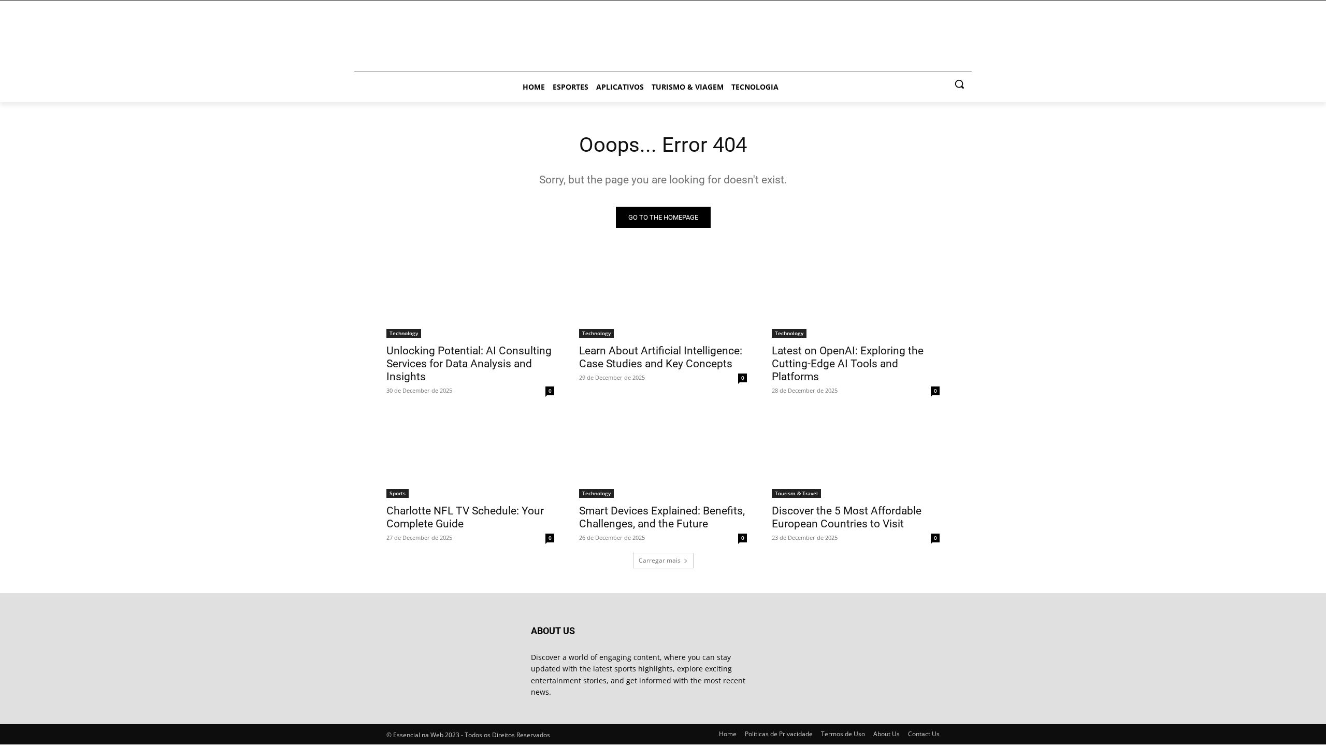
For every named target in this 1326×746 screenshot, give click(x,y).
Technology (404, 333)
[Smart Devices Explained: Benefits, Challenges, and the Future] (663, 456)
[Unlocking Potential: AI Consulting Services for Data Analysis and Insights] (470, 296)
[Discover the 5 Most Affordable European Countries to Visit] (856, 456)
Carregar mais (660, 560)
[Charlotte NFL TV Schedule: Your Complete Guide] (470, 456)
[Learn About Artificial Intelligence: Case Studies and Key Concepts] (663, 296)
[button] (959, 83)
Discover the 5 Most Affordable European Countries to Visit (846, 517)
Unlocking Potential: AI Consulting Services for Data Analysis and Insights (469, 364)
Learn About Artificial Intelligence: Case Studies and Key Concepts (660, 357)
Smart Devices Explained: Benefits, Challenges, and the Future (662, 517)
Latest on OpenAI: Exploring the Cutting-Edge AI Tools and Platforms (848, 364)
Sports (398, 493)
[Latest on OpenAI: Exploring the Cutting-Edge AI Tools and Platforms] (856, 296)
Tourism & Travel (796, 493)
